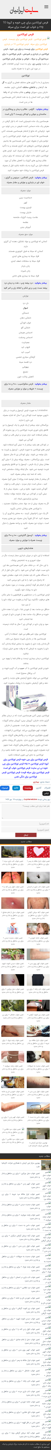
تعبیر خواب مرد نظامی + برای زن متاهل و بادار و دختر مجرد (13, 1141)
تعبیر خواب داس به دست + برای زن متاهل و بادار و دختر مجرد (38, 1120)
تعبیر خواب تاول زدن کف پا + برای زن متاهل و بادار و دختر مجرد (13, 889)
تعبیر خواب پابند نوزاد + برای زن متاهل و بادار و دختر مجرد (13, 1042)
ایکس (46, 793)
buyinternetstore (30, 799)
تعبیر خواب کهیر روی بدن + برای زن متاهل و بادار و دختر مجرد (38, 966)
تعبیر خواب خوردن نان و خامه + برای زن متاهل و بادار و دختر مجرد (12, 1094)
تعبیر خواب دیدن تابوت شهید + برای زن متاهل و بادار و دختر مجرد (12, 966)
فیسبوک (5, 787)
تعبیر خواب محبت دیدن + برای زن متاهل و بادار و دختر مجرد (13, 940)
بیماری (36, 782)
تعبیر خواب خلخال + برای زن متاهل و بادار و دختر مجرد (13, 1016)
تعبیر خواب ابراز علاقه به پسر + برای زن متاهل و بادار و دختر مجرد (38, 864)
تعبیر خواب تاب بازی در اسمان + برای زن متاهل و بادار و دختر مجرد (38, 889)
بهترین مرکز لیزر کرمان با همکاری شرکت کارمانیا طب (38, 1144)
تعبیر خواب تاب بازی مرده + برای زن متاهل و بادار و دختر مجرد (13, 864)
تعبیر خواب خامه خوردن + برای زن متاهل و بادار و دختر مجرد (38, 940)
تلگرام (16, 787)
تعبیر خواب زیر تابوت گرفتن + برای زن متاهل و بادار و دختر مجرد (38, 1017)
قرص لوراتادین (25, 34)
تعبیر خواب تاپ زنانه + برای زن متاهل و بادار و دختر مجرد (38, 991)
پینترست (28, 787)
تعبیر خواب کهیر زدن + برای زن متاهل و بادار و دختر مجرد (12, 1119)
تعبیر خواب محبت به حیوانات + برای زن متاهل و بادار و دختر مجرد (38, 1068)
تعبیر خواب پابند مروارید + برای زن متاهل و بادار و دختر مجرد (13, 1068)
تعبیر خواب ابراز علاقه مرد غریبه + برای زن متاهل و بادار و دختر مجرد (38, 1043)
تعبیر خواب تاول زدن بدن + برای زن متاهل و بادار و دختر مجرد (38, 1094)
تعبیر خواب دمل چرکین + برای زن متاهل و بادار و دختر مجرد (13, 991)
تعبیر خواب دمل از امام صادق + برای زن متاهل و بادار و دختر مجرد (12, 915)
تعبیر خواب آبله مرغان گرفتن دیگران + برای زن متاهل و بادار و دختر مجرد (38, 915)
